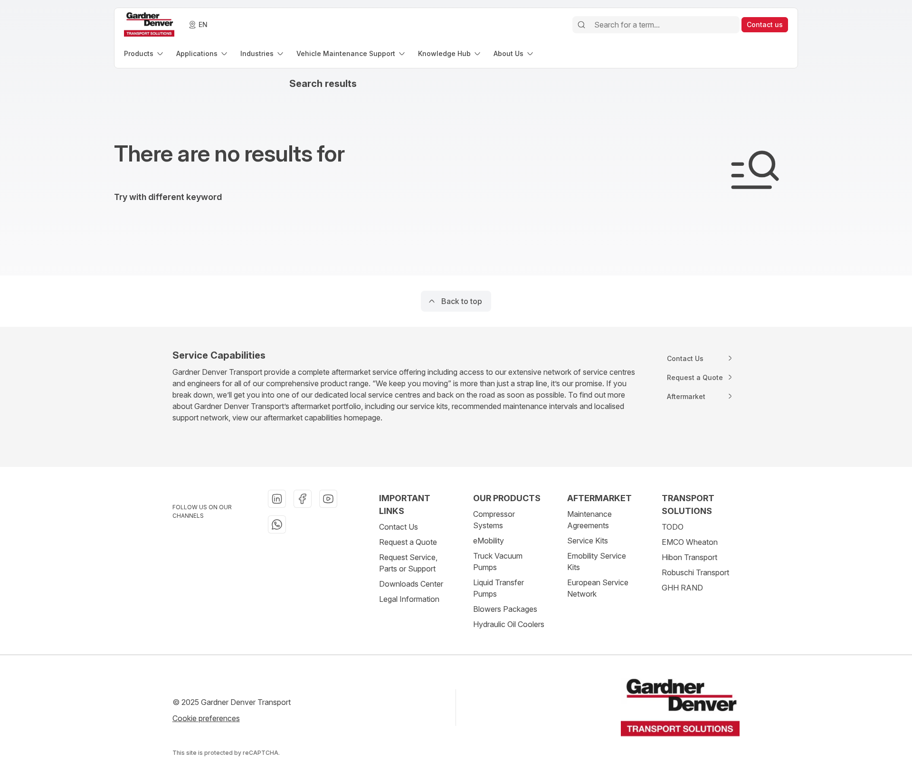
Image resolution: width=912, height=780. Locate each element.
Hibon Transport (689, 557)
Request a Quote (408, 542)
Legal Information (409, 599)
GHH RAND (682, 587)
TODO (673, 527)
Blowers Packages (505, 609)
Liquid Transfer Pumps (498, 588)
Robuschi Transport (695, 572)
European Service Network (597, 588)
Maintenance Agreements (589, 519)
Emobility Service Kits (596, 561)
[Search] (581, 24)
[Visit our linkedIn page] (277, 499)
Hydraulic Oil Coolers (508, 624)
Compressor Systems (494, 519)
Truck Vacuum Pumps (497, 561)
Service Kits (587, 540)
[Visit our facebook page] (303, 499)
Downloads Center (411, 584)
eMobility (488, 540)
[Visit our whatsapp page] (277, 524)
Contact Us (398, 527)
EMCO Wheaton (690, 542)
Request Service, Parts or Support (408, 562)
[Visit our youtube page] (328, 499)
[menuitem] (144, 53)
